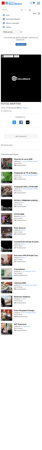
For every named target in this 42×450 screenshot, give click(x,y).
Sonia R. (23, 299)
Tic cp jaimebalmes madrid (29, 285)
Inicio (7, 15)
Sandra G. (25, 108)
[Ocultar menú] (36, 13)
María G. (23, 230)
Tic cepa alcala (25, 326)
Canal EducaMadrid (13, 19)
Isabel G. (23, 244)
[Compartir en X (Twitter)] (14, 122)
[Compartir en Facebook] (21, 122)
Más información (21, 136)
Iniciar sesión (21, 44)
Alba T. (23, 202)
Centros (8, 27)
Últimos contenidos (12, 23)
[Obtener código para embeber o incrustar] (27, 122)
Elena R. (23, 216)
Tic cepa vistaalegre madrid (29, 161)
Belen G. (23, 257)
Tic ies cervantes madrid (28, 271)
